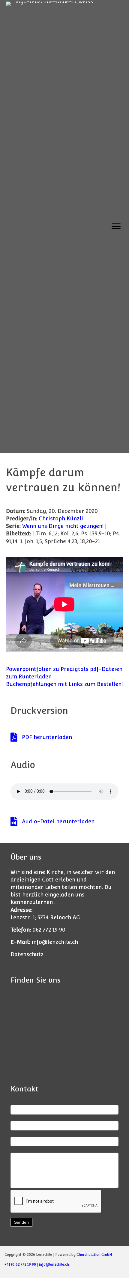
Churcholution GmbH (94, 1255)
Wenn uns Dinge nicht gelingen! (63, 526)
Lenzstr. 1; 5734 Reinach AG (45, 917)
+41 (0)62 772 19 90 (20, 1264)
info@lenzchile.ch (55, 942)
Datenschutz (27, 954)
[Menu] (116, 226)
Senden (21, 1222)
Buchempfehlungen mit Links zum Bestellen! (64, 684)
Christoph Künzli (61, 518)
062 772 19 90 (48, 929)
